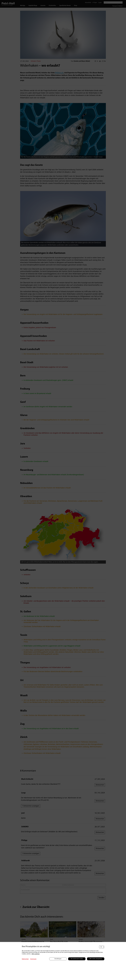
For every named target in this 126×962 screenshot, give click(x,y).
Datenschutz (25, 959)
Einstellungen (58, 958)
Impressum (33, 959)
